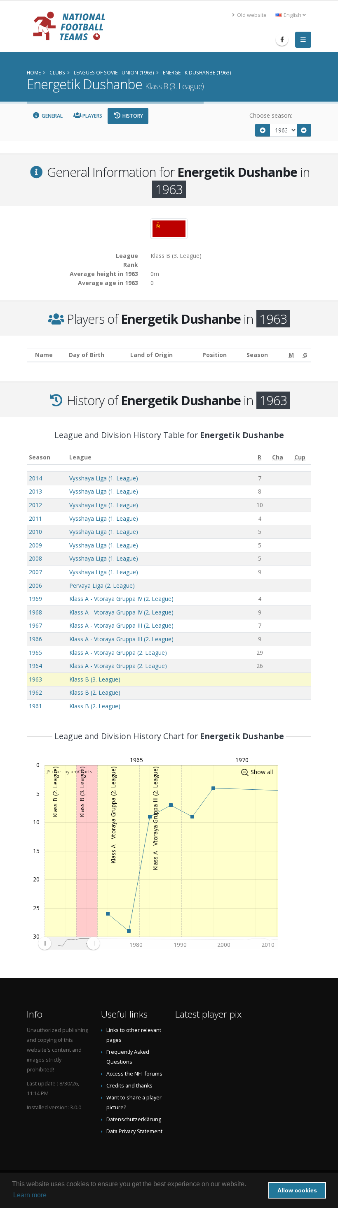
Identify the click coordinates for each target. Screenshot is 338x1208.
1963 (35, 679)
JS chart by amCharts (69, 771)
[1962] (262, 130)
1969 (35, 599)
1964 (35, 666)
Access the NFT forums (134, 1073)
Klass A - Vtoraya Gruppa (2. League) (118, 652)
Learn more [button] (30, 1195)
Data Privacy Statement (134, 1131)
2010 (35, 532)
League (80, 457)
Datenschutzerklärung (133, 1119)
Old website (251, 15)
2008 (35, 558)
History (132, 115)
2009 (35, 545)
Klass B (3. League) (94, 679)
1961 (35, 706)
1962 (35, 692)
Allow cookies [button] (297, 1190)
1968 (35, 612)
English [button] (292, 15)
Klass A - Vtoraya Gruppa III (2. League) (121, 625)
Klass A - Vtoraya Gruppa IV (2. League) (121, 599)
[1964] (304, 130)
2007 (35, 572)
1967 (35, 625)
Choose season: (270, 115)
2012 (35, 505)
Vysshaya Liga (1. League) (103, 478)
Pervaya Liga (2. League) (102, 585)
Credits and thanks (129, 1085)
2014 (35, 478)
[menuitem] (69, 943)
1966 (35, 639)
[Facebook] (282, 39)
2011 (35, 518)
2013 (35, 491)
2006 (35, 585)
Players (91, 115)
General (51, 115)
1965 (35, 652)
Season (39, 457)
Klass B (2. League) (94, 692)
